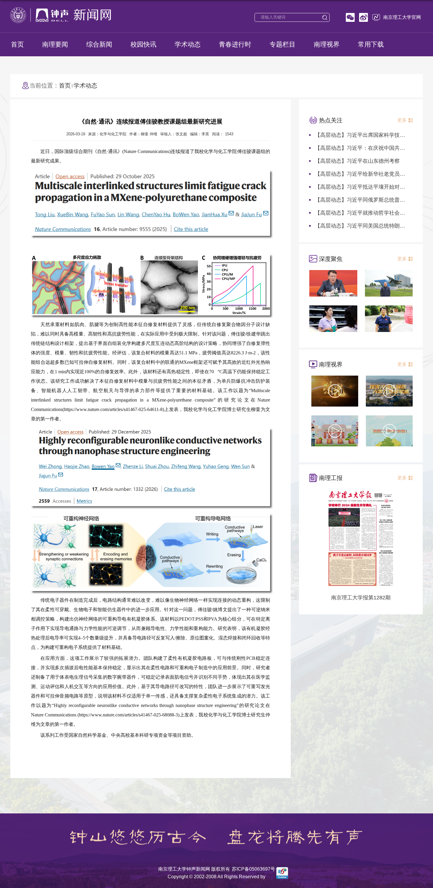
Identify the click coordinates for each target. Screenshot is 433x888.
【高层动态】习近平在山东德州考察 (357, 161)
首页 (17, 44)
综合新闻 (99, 44)
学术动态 (188, 44)
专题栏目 (282, 44)
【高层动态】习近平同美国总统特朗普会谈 (365, 226)
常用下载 (371, 44)
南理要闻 (55, 44)
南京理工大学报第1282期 (361, 598)
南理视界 (327, 44)
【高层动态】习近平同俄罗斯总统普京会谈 (365, 200)
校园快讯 (143, 44)
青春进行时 (235, 44)
